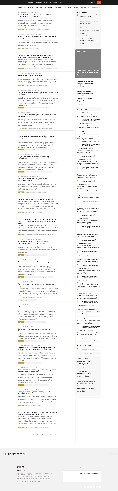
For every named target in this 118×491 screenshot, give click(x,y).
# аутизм (33, 405)
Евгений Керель (83, 112)
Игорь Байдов (30, 90)
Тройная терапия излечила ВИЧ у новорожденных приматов (35, 263)
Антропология (85, 7)
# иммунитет (46, 29)
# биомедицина (43, 277)
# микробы (45, 85)
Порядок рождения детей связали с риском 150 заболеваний (34, 393)
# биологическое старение (34, 128)
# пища (48, 107)
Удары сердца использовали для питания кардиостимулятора (32, 179)
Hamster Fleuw (82, 268)
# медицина (50, 234)
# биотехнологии (28, 427)
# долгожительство (37, 171)
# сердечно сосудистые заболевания (27, 300)
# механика (38, 192)
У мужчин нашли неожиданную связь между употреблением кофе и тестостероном (33, 242)
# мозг (39, 362)
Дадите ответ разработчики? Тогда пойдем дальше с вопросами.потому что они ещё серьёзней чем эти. (88, 127)
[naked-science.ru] (100, 487)
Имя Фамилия (82, 159)
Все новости (21, 7)
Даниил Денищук (83, 195)
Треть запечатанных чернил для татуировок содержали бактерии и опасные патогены (37, 371)
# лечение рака (42, 234)
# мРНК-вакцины (35, 149)
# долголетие (31, 297)
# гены (50, 128)
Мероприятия (53, 2)
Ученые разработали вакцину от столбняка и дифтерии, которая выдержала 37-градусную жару (37, 413)
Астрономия (48, 7)
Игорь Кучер (82, 318)
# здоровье (39, 29)
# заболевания (28, 107)
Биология (30, 7)
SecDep (80, 171)
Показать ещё (88, 353)
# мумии (44, 322)
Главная (30, 2)
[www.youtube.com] (91, 487)
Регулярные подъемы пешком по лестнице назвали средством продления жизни (36, 285)
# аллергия (27, 405)
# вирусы (50, 277)
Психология (58, 7)
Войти (99, 2)
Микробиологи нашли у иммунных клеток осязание (37, 199)
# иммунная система (47, 171)
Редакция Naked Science (32, 133)
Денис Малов (82, 330)
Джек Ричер (81, 123)
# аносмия (27, 340)
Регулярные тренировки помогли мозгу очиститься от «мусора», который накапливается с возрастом (36, 349)
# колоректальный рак (30, 85)
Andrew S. (81, 293)
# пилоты (55, 68)
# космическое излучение (30, 68)
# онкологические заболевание (47, 149)
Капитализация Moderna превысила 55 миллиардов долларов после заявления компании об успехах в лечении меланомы (36, 138)
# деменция (27, 362)
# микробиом (39, 85)
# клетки (34, 212)
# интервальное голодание (39, 107)
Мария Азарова (30, 34)
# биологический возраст (30, 29)
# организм (39, 212)
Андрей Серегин (31, 176)
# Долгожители (28, 171)
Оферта (81, 467)
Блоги (46, 2)
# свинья (44, 192)
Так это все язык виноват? (84, 345)
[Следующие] (115, 454)
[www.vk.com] (88, 487)
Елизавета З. (30, 367)
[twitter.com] (85, 487)
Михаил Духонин (83, 243)
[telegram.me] (97, 487)
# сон (37, 48)
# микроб (38, 322)
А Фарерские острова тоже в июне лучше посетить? (88, 198)
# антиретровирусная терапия (31, 277)
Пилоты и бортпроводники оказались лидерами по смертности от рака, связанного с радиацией (35, 56)
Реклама (98, 467)
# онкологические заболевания (44, 68)
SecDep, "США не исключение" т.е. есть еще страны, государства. (87, 151)
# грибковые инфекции (30, 322)
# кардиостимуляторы (30, 192)
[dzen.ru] (94, 487)
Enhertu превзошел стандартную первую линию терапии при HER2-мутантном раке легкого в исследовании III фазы (37, 221)
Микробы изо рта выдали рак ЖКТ (31, 75)
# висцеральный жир (29, 255)
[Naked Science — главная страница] (22, 2)
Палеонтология (96, 7)
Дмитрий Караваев (83, 148)
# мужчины (32, 48)
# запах (44, 340)
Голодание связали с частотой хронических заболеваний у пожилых (38, 93)
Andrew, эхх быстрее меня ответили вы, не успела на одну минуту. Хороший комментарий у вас (88, 272)
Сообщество (38, 2)
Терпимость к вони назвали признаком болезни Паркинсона (34, 330)
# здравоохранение (44, 427)
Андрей (80, 218)
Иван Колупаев (82, 255)
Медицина (39, 7)
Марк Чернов (30, 12)
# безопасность (28, 384)
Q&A (61, 2)
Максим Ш (81, 184)
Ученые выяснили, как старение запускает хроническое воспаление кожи (37, 116)
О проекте (92, 467)
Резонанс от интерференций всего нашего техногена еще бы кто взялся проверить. (88, 115)
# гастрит (38, 405)
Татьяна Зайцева (31, 281)
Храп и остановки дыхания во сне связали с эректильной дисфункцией (38, 37)
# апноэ (26, 48)
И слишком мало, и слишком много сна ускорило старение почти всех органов (35, 15)
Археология (68, 7)
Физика (76, 7)
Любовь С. (29, 112)
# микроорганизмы (43, 384)
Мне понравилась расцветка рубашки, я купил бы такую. (87, 187)
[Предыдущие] (111, 454)
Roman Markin (82, 343)
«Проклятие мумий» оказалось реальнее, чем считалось (37, 308)
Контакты (86, 467)
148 (50, 434)
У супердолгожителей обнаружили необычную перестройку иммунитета (34, 157)
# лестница (38, 297)
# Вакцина (36, 427)
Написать (91, 2)
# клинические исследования (31, 234)
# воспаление (45, 128)
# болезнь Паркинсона (36, 340)
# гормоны (37, 255)
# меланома (27, 149)
